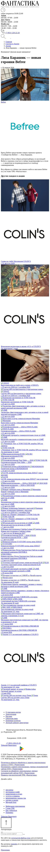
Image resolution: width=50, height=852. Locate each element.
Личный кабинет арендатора (17, 723)
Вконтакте (12, 745)
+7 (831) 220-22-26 (12, 33)
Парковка (9, 813)
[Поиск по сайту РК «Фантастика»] (3, 38)
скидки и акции (12, 800)
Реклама (9, 716)
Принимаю (5, 850)
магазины (9, 790)
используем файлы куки (20, 838)
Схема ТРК (10, 808)
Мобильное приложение (15, 806)
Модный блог (11, 802)
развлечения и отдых (14, 794)
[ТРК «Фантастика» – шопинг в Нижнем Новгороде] (20, 7)
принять (14, 844)
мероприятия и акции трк (16, 798)
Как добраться (11, 810)
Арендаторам (11, 714)
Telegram (4, 745)
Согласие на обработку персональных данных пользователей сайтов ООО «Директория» (19, 772)
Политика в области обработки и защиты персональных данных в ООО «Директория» (23, 764)
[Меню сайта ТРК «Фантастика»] (10, 38)
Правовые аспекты (13, 721)
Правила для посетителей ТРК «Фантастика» (19, 775)
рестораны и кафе (13, 792)
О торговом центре (13, 712)
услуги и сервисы (13, 796)
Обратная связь (12, 718)
